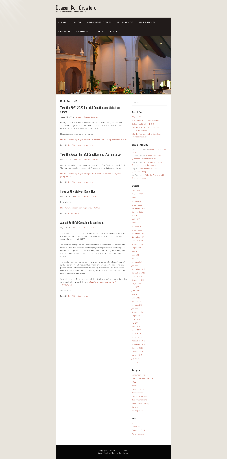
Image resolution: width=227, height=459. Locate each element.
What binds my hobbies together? (145, 120)
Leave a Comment (91, 117)
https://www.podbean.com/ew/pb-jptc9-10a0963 (80, 208)
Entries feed (137, 426)
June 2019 (136, 319)
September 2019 (139, 312)
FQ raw (134, 382)
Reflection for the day (140, 403)
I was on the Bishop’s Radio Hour (78, 191)
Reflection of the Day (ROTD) (143, 124)
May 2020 (136, 294)
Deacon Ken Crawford (76, 7)
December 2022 (138, 208)
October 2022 (137, 212)
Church (100, 453)
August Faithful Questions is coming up (82, 222)
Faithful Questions (125, 22)
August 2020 (137, 283)
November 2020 (138, 273)
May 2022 (136, 215)
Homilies (135, 385)
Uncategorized (73, 213)
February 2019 (138, 333)
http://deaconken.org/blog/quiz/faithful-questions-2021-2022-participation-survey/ (93, 140)
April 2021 (136, 255)
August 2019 (137, 315)
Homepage (62, 22)
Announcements (138, 375)
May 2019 (136, 323)
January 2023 (137, 205)
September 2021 (139, 244)
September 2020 (139, 280)
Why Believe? (137, 117)
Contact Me (99, 31)
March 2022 (136, 223)
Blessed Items (64, 31)
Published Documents (140, 396)
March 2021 (136, 258)
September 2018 (139, 351)
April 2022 (136, 219)
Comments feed (138, 430)
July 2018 (135, 358)
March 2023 (136, 197)
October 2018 (137, 348)
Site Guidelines (82, 31)
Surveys (92, 145)
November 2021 (138, 237)
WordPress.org (138, 434)
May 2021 (136, 251)
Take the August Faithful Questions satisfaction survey (91, 154)
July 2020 (135, 287)
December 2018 (138, 341)
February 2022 (138, 226)
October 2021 (137, 240)
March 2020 (136, 301)
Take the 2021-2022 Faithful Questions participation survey (90, 109)
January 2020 (137, 308)
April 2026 (136, 190)
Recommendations (139, 400)
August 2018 (137, 355)
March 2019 (136, 330)
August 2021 (137, 248)
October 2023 (137, 194)
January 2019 (137, 337)
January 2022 (137, 230)
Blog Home (76, 22)
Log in (134, 423)
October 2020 (137, 276)
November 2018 (138, 344)
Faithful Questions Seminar (78, 145)
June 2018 (136, 362)
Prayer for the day (139, 389)
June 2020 (136, 291)
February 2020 (138, 305)
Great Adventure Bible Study (99, 22)
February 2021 (138, 262)
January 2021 (137, 265)
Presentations (137, 392)
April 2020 (136, 298)
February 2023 (138, 201)
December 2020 (138, 269)
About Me (114, 31)
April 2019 (136, 326)
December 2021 (138, 233)
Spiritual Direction (147, 22)
